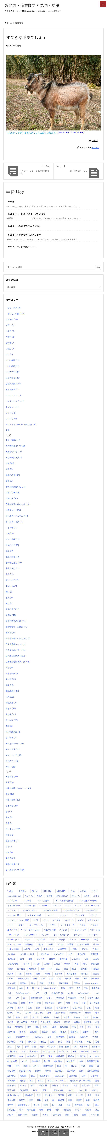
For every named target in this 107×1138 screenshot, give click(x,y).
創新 (43, 969)
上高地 (50, 944)
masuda (95, 147)
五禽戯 (95, 949)
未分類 (11, 679)
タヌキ (21, 925)
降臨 (88, 1100)
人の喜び (11, 954)
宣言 (10, 574)
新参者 (77, 1017)
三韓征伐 (29, 944)
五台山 (85, 949)
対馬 (60, 1003)
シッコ (45, 920)
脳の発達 (71, 1071)
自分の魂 (73, 1075)
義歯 (91, 1066)
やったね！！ (13, 395)
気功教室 (60, 1037)
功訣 (10, 551)
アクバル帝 (12, 900)
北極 (19, 973)
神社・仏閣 (10, 767)
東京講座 (19, 1027)
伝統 (10, 463)
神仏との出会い (15, 743)
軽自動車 (29, 1095)
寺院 (39, 1003)
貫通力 (45, 1090)
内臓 (76, 964)
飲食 (49, 1110)
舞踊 (97, 1080)
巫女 (30, 1007)
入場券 (47, 964)
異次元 (96, 1051)
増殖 (71, 988)
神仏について (14, 755)
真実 (9, 726)
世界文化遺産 (13, 949)
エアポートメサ (92, 905)
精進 (59, 1066)
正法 (90, 1027)
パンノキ (45, 934)
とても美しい (62, 896)
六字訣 (67, 964)
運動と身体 (12, 841)
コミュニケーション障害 (18, 920)
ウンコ (78, 905)
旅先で (10, 632)
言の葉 (65, 1085)
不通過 (70, 944)
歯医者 (45, 1032)
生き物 (11, 714)
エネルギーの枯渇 (49, 910)
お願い (10, 325)
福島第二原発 (93, 1061)
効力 (66, 969)
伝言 (9, 469)
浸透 (97, 1041)
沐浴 (21, 1041)
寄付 (31, 1003)
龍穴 (76, 1114)
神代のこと (12, 761)
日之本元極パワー (15, 650)
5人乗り (22, 891)
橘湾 (54, 1027)
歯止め (63, 1032)
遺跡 (31, 1100)
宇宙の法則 (12, 568)
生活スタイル (49, 1051)
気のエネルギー (23, 1037)
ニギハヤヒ (12, 930)
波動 (52, 1041)
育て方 (48, 1071)
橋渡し (45, 1027)
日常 (9, 667)
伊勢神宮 (81, 954)
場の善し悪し (14, 562)
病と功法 (12, 720)
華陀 (33, 1085)
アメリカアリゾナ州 (88, 900)
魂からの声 (23, 1114)
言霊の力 (86, 1085)
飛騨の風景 (13, 864)
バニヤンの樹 (50, 930)
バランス (63, 930)
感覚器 (88, 1012)
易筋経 (67, 1022)
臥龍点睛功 (44, 1075)
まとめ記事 (12, 389)
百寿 (50, 1056)
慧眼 (97, 1012)
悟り (19, 1012)
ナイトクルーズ (67, 925)
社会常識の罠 (13, 732)
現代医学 (84, 1046)
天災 (17, 998)
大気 (37, 993)
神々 (97, 1056)
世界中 (96, 944)
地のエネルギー (91, 983)
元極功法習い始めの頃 (17, 504)
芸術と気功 (13, 800)
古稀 (35, 978)
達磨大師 (11, 1100)
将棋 (76, 1003)
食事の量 (31, 1110)
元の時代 (76, 959)
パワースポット (30, 934)
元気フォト (13, 510)
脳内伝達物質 (93, 1071)
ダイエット (12, 407)
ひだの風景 (13, 383)
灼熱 (34, 1046)
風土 (97, 1105)
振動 (18, 1017)
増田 (78, 988)
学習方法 (60, 998)
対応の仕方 (49, 1003)
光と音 (26, 964)
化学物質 (84, 969)
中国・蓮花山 (13, 440)
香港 (57, 1110)
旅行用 (10, 1022)
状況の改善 (64, 1046)
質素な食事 (58, 1090)
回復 (33, 983)
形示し (11, 586)
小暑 (84, 1003)
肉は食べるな (25, 1071)
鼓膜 (67, 1114)
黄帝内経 (57, 1114)
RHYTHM (47, 891)
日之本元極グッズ (15, 644)
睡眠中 (71, 1056)
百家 (43, 1056)
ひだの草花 (13, 378)
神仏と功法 (12, 749)
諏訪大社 (11, 1090)
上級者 (40, 944)
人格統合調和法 (14, 457)
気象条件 (84, 1037)
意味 (9, 592)
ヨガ (52, 939)
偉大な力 (41, 959)
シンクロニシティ (15, 401)
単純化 (47, 973)
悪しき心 (39, 1012)
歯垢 (54, 1032)
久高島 (74, 949)
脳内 (81, 1071)
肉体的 (38, 1071)
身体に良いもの (14, 1095)
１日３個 (95, 1114)
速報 (10, 835)
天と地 (70, 993)
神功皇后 (70, 1061)
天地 (9, 998)
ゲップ (94, 915)
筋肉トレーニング (31, 1066)
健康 (9, 481)
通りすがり (13, 829)
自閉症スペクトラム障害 (80, 1080)
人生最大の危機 (27, 954)
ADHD (34, 891)
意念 (49, 1012)
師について (12, 580)
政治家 (67, 1017)
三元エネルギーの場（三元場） (21, 424)
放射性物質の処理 (15, 621)
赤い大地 (83, 1090)
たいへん (29, 896)
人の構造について (15, 446)
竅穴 (17, 1066)
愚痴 (9, 597)
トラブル (52, 925)
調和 (97, 1085)
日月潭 (34, 1022)
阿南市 (79, 1100)
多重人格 (95, 988)
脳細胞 (23, 1075)
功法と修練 (12, 539)
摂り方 (35, 1017)
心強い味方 (77, 1007)
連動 (70, 1095)
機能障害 (64, 1027)
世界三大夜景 (83, 944)
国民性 (77, 983)
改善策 (46, 1017)
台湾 (59, 978)
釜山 (46, 1100)
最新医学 (88, 1022)
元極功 (96, 959)
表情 (9, 817)
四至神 (23, 983)
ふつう (96, 896)
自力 (84, 1075)
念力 (97, 1007)
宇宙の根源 (12, 1003)
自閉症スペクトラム (56, 1080)
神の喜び (36, 1061)
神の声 (47, 1061)
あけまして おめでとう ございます (27, 213)
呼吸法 (68, 978)
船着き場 (11, 1085)
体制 (22, 959)
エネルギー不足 (91, 910)
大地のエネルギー (23, 993)
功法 (10, 533)
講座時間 (24, 1090)
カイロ (51, 915)
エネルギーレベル (71, 910)
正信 (74, 1027)
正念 (82, 1027)
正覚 (97, 1027)
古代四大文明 (23, 978)
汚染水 (95, 1037)
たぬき (40, 896)
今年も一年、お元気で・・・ (22, 246)
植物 (10, 685)
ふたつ (87, 896)
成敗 (9, 1017)
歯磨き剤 (74, 1032)
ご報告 (10, 331)
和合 (85, 978)
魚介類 (35, 1114)
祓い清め (11, 737)
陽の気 (96, 1100)
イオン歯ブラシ (14, 905)
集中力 (10, 1105)
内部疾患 (95, 964)
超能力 (95, 1090)
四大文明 (11, 983)
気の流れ (39, 1037)
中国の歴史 (48, 949)
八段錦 (57, 964)
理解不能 (95, 1046)
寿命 (68, 1003)
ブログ (11, 418)
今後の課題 (59, 954)
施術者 (96, 1017)
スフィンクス (93, 920)
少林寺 (10, 1007)
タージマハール (36, 925)
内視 (85, 964)
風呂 (89, 1105)
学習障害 (72, 998)
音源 (60, 1105)
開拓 (70, 1100)
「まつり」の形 (15, 313)
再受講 (10, 969)
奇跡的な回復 (37, 998)
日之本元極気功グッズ (18, 662)
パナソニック (13, 934)
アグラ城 (27, 900)
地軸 (21, 988)
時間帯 (77, 1022)
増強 (63, 988)
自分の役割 (59, 1075)
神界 (81, 1061)
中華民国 (62, 949)
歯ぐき (22, 1032)
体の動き (11, 959)
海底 (89, 1041)
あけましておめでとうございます (24, 225)
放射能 (56, 1017)
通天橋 (61, 1095)
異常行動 (85, 1051)
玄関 (74, 1046)
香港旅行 (67, 1110)
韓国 (9, 852)
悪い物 (28, 1012)
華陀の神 (43, 1085)
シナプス (56, 920)
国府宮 (51, 983)
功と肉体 (11, 527)
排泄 (26, 1017)
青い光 (36, 1105)
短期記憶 (82, 1056)
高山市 (10, 1114)
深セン (10, 1046)
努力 (50, 969)
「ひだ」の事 (13, 308)
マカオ (27, 939)
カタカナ (64, 915)
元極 (86, 959)
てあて (49, 896)
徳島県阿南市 (62, 1007)
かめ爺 (11, 202)
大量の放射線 (57, 993)
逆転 (39, 1095)
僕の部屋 (63, 959)
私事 (10, 782)
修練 (30, 959)
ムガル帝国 (40, 939)
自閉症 (40, 1080)
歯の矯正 (34, 1032)
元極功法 (12, 498)
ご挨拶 (20, 23)
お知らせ (12, 319)
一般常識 (85, 939)
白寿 (21, 1056)
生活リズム (64, 1051)
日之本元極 (22, 1022)
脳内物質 (11, 1075)
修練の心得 (13, 475)
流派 (68, 1041)
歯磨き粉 (87, 1032)
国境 (42, 983)
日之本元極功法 (15, 656)
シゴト (36, 920)
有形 (97, 1022)
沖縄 (10, 697)
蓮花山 (55, 1085)
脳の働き (59, 1071)
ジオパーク (69, 920)
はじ (10, 354)
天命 (97, 993)
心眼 (89, 1007)
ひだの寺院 (12, 360)
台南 (51, 978)
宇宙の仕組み (93, 998)
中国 (7, 430)
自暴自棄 (11, 1080)
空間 (9, 1066)
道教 (90, 1095)
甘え (23, 1051)
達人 (97, 1095)
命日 (77, 978)
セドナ (10, 925)
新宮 (86, 1017)
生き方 (11, 708)
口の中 (10, 978)
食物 (41, 1110)
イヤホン (57, 905)
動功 (74, 969)
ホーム (9, 23)
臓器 (33, 1075)
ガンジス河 (79, 915)
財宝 (35, 1090)
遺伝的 (22, 1100)
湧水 (19, 1046)
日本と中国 (12, 673)
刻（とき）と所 (14, 522)
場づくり (36, 988)
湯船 (27, 1046)
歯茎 (97, 1032)
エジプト (11, 910)
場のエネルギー (50, 988)
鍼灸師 (61, 1100)
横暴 (37, 1027)
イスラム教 (30, 905)
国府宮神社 (64, 983)
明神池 (57, 1022)
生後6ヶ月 (34, 1051)
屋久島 (20, 1007)
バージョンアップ (78, 930)
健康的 (52, 959)
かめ (73, 891)
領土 (68, 1105)
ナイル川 (94, 925)
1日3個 (10, 891)
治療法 (43, 1041)
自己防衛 (94, 1075)
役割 (38, 1007)
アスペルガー (43, 900)
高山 (97, 1110)
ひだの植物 (12, 366)
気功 (49, 1037)
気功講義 (12, 691)
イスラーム (44, 905)
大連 (45, 993)
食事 (21, 1110)
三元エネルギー (14, 944)
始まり (49, 998)
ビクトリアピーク (61, 934)
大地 (9, 993)
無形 (42, 1046)
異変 (75, 1051)
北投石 (10, 973)
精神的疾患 (48, 1066)
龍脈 (84, 1114)
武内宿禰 (11, 1032)
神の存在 (58, 1061)
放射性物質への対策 (16, 627)
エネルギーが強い (28, 910)
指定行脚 (12, 609)
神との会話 (12, 1061)
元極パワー (13, 492)
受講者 (96, 973)
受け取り (85, 973)
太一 (25, 998)
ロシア (73, 939)
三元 (96, 939)
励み (58, 969)
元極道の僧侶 (13, 964)
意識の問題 (60, 1012)
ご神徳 (10, 343)
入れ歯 (37, 964)
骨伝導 (88, 1110)
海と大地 (78, 1041)
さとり (95, 891)
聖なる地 (11, 1071)
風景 (10, 858)
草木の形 (12, 806)
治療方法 (32, 1041)
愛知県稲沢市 (75, 1012)
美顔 (83, 1066)
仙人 (70, 954)
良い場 (23, 1085)
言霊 (9, 823)
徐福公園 (48, 1007)
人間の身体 (44, 954)
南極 (38, 973)
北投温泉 (95, 969)
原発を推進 (71, 973)
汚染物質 (11, 1041)
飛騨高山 (11, 1110)
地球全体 (11, 988)
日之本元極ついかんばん (18, 638)
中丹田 (27, 949)
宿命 (23, 1003)
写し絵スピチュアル (17, 516)
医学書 (29, 973)
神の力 (24, 1061)
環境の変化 (12, 1051)
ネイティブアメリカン (30, 930)
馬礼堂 (78, 1110)
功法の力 (12, 545)
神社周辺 (12, 776)
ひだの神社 (13, 372)
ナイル (82, 925)
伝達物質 (94, 954)
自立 (31, 1080)
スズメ (81, 920)
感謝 (9, 603)
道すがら (80, 1095)
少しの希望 (94, 1003)
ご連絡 (10, 348)
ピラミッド (78, 934)
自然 (10, 794)
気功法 (72, 1037)
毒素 (9, 1037)
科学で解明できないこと (18, 788)
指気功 (11, 615)
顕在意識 (78, 1105)
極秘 (29, 1027)
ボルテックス (13, 939)
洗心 (60, 1041)
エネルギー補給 (34, 915)
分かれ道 (21, 969)
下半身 (60, 944)
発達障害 (11, 1056)
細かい (74, 1066)
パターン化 (95, 930)
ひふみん (76, 896)
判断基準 (33, 969)
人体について (14, 451)
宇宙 (82, 998)
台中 (43, 978)
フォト (10, 413)
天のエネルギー (84, 993)
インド (68, 905)
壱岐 (86, 988)
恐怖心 (10, 1012)
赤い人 (71, 1090)
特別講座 (11, 702)
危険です (58, 973)
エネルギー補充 (14, 915)
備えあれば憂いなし (16, 486)
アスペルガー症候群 (64, 900)
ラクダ (62, 939)
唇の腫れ (95, 978)
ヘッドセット (93, 934)
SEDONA (61, 891)
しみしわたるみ (14, 896)
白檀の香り (32, 1056)
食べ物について (15, 870)
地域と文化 (13, 557)
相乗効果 (60, 1056)
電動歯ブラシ (23, 1105)
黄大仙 (45, 1114)
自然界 (22, 1080)
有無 (9, 1027)
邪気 (39, 1100)
